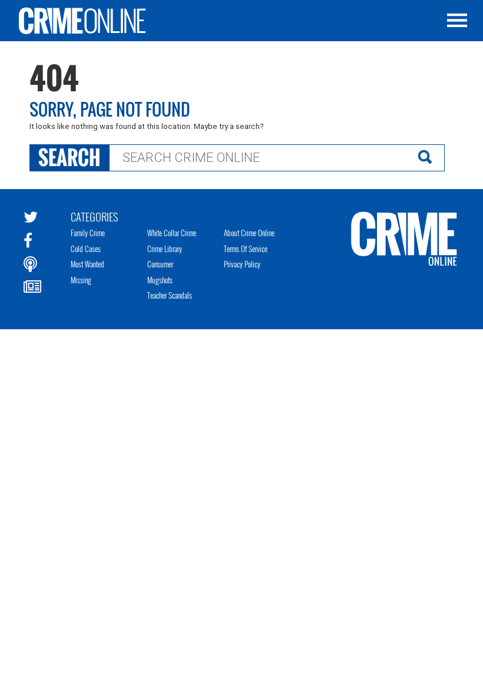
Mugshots (160, 280)
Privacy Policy (242, 264)
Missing (81, 280)
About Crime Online (249, 233)
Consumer (160, 264)
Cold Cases (86, 248)
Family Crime (88, 233)
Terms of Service (245, 248)
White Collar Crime (171, 233)
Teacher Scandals (169, 295)
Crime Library (164, 248)
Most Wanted (87, 264)
